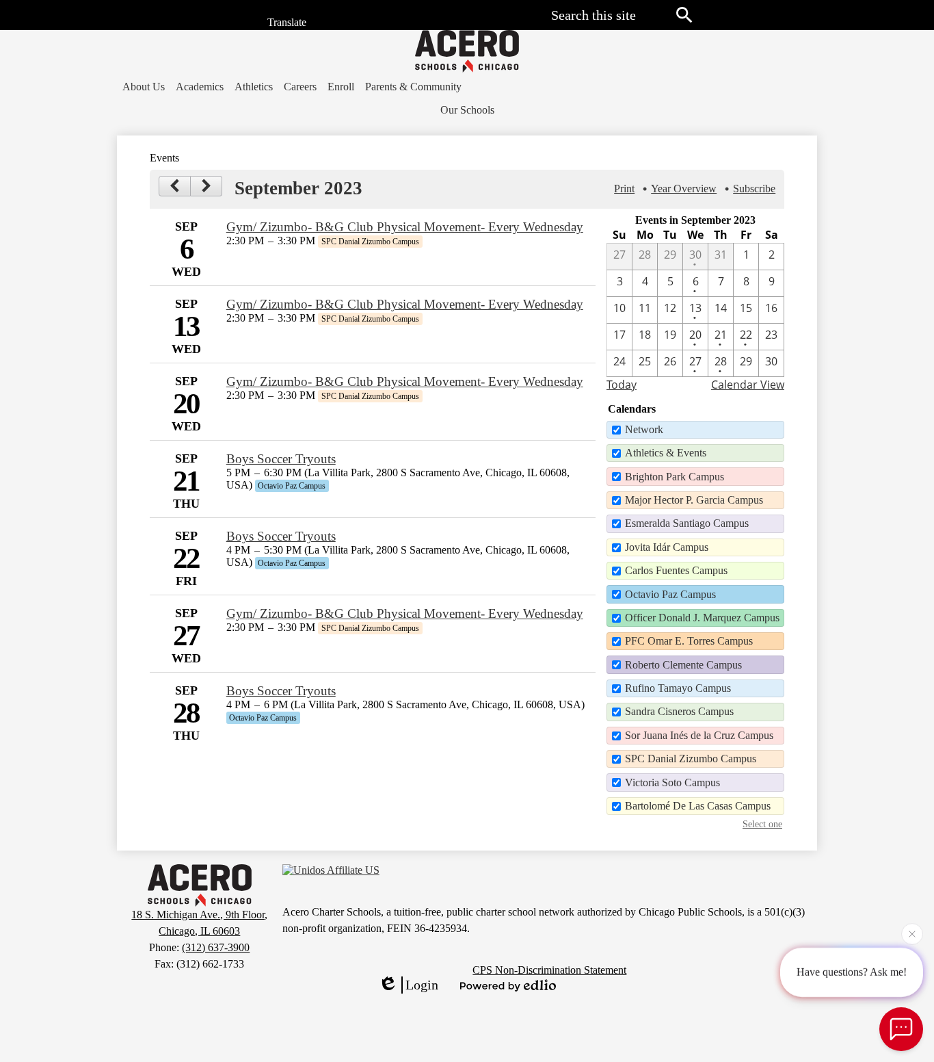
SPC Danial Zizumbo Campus (690, 758)
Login (421, 984)
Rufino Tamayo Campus (678, 688)
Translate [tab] (285, 23)
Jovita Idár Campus (666, 547)
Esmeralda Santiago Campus (687, 523)
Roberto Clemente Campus (683, 665)
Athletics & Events (665, 452)
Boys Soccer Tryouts (281, 459)
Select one (762, 823)
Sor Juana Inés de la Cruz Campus (699, 735)
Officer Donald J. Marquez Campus (702, 617)
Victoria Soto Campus (672, 782)
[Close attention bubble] (912, 933)
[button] (143, 87)
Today (621, 384)
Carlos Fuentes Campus (676, 570)
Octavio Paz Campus (670, 594)
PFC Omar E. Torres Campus (689, 641)
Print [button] (624, 188)
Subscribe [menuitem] (754, 188)
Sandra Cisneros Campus (679, 711)
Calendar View (747, 384)
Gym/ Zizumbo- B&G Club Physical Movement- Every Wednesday (404, 227)
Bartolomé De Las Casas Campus (698, 806)
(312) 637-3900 (216, 947)
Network (644, 429)
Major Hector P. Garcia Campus (694, 500)
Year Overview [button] (684, 188)
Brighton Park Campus (674, 476)
